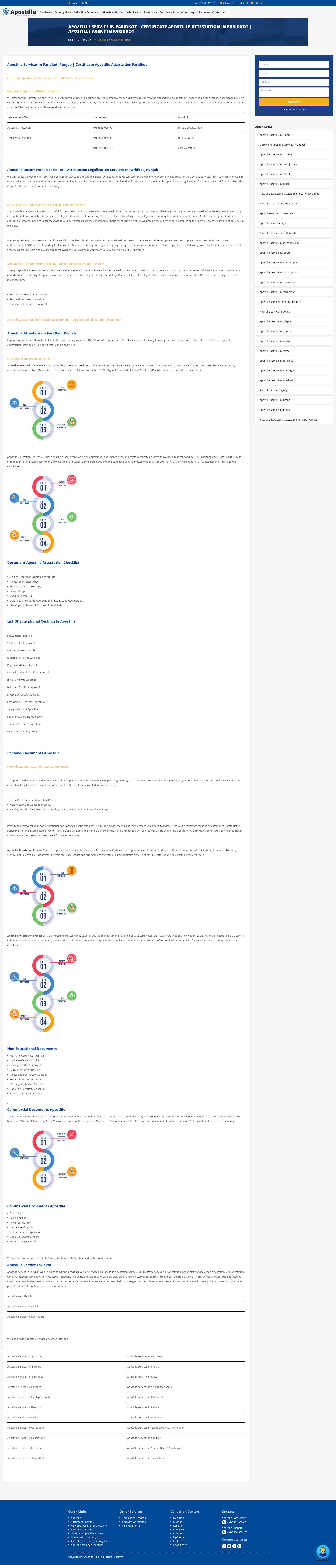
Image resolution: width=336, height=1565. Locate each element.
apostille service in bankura (275, 341)
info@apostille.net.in (234, 3)
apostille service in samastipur (277, 282)
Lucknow (178, 1541)
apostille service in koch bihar (277, 292)
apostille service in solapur (275, 321)
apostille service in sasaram (275, 331)
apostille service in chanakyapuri (278, 272)
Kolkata (177, 1525)
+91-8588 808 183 (236, 1532)
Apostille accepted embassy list (89, 1541)
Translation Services (134, 1518)
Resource (149, 12)
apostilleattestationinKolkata (276, 213)
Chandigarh (180, 1545)
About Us (89, 3)
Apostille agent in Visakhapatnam (279, 203)
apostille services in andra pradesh (280, 301)
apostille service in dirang (274, 400)
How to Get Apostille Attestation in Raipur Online (288, 419)
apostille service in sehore (274, 252)
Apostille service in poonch (275, 311)
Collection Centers (85, 12)
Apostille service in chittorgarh (277, 233)
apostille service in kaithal (274, 350)
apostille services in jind (273, 223)
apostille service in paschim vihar (279, 242)
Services (45, 12)
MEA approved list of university (89, 1525)
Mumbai (178, 1521)
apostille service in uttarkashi (276, 380)
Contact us (218, 12)
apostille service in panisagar (276, 370)
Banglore (178, 1529)
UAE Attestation (110, 12)
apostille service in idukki (274, 184)
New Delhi (179, 1518)
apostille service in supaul (274, 134)
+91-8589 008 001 (206, 3)
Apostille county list (82, 1529)
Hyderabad (179, 1537)
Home (74, 3)
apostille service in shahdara (276, 154)
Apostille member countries (87, 1545)
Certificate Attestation (173, 12)
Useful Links (132, 12)
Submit (294, 102)
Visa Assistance (131, 1525)
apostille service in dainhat (275, 409)
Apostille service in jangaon (275, 390)
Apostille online (200, 12)
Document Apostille (82, 1521)
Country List (61, 12)
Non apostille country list (85, 1537)
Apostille (76, 1518)
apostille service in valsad (274, 174)
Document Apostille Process (87, 1533)
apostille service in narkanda (276, 360)
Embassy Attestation (134, 1521)
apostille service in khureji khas (278, 164)
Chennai (178, 1533)
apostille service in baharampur (278, 262)
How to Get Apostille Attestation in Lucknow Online (289, 193)
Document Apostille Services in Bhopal (282, 144)
